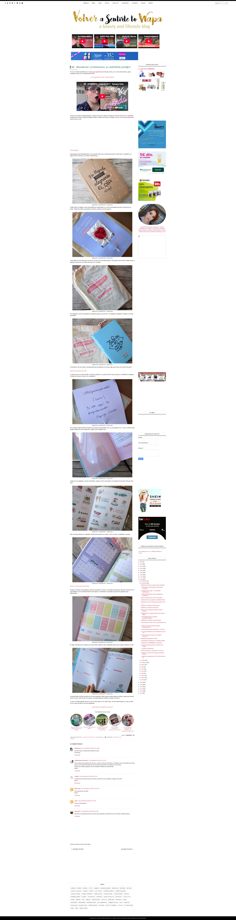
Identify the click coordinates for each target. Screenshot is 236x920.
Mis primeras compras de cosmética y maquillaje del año (128, 729)
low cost (104, 899)
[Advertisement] (102, 135)
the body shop (83, 905)
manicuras (111, 899)
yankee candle (84, 908)
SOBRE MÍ (86, 3)
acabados (96, 888)
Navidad (85, 888)
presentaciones (91, 902)
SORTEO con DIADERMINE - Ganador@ (151, 643)
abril (142, 673)
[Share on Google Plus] (132, 735)
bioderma (122, 888)
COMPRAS (116, 737)
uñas (72, 908)
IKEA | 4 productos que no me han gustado (151, 597)
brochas (129, 888)
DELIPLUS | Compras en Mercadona (150, 605)
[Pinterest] (10, 3)
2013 (141, 686)
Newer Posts (78, 849)
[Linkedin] (19, 3)
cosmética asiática (108, 891)
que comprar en (102, 902)
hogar (72, 899)
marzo (143, 675)
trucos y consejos (111, 905)
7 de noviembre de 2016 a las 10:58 (90, 748)
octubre (143, 660)
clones (91, 891)
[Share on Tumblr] (133, 735)
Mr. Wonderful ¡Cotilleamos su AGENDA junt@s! (153, 640)
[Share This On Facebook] (126, 735)
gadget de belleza (109, 896)
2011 (141, 691)
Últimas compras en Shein (89, 728)
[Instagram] (12, 3)
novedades (74, 902)
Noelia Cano (77, 748)
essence (84, 896)
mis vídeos (119, 899)
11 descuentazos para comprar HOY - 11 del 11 (153, 629)
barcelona (115, 888)
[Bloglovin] (17, 3)
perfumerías (82, 902)
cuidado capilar (75, 894)
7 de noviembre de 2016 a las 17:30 (87, 800)
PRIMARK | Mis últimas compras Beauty (151, 620)
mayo (142, 671)
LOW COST (115, 3)
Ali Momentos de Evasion (81, 760)
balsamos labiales (106, 888)
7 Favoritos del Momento (147, 648)
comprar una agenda (94, 72)
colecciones (98, 891)
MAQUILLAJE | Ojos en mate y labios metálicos (153, 585)
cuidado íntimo (118, 894)
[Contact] (22, 3)
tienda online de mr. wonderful (124, 115)
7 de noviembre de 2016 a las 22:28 (89, 811)
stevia (121, 902)
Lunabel (76, 776)
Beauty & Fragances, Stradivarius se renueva (152, 650)
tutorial (120, 905)
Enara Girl (77, 811)
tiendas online (93, 905)
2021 (141, 568)
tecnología (74, 905)
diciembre (143, 581)
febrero (143, 677)
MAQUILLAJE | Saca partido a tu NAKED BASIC (153, 600)
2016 (141, 579)
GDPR (100, 3)
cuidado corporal (86, 894)
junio (142, 669)
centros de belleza (76, 891)
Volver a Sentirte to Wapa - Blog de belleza (113, 918)
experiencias (91, 896)
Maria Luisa (77, 788)
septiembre (144, 662)
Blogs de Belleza (156, 551)
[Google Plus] (14, 3)
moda (124, 899)
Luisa (75, 800)
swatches (126, 902)
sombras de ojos (113, 902)
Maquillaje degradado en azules (149, 638)
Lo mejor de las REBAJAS (146, 69)
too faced (101, 905)
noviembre (144, 583)
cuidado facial (98, 894)
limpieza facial (96, 899)
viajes (76, 908)
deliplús (126, 894)
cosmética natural (120, 891)
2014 (141, 684)
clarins (85, 891)
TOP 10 (90, 888)
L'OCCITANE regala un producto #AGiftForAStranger (149, 617)
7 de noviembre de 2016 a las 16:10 (90, 788)
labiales (88, 899)
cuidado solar (108, 894)
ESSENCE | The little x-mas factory (149, 607)
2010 (141, 693)
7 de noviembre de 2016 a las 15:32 (88, 776)
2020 (141, 570)
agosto (143, 664)
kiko (83, 899)
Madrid (79, 888)
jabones (78, 899)
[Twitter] (7, 3)
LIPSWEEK (135, 3)
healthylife (118, 896)
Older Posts (126, 849)
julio (142, 666)
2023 (141, 564)
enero (142, 679)
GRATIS (107, 3)
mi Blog (143, 551)
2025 (141, 562)
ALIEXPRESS (125, 3)
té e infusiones (128, 905)
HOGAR (143, 3)
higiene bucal (127, 896)
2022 (141, 566)
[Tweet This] (128, 735)
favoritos (99, 896)
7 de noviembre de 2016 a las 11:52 (97, 760)
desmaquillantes (75, 896)
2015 (141, 682)
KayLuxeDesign (141, 918)
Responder (77, 755)
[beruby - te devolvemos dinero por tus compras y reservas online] (152, 539)
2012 (141, 689)
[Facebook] (5, 3)
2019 (141, 572)
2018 (141, 575)
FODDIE (151, 3)
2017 (141, 577)
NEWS (93, 3)
